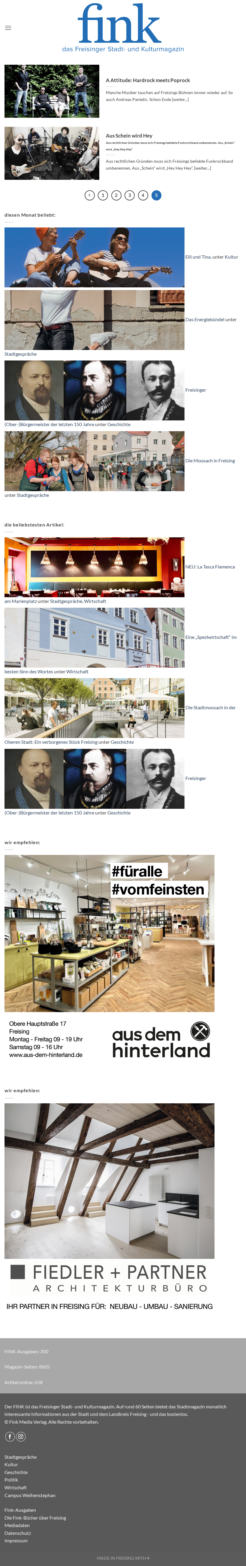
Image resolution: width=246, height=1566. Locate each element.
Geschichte (118, 424)
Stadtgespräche (20, 354)
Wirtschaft (95, 601)
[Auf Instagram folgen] (21, 1437)
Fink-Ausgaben (20, 1510)
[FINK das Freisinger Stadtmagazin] (123, 28)
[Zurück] (90, 195)
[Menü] (8, 27)
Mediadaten (17, 1525)
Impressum (16, 1540)
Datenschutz (17, 1533)
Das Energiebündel (204, 319)
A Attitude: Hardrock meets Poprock (148, 80)
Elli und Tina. (198, 257)
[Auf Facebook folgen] (10, 1437)
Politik (11, 1479)
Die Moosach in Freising (210, 460)
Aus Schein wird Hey (170, 142)
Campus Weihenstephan (30, 1495)
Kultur (231, 257)
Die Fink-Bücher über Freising (35, 1517)
